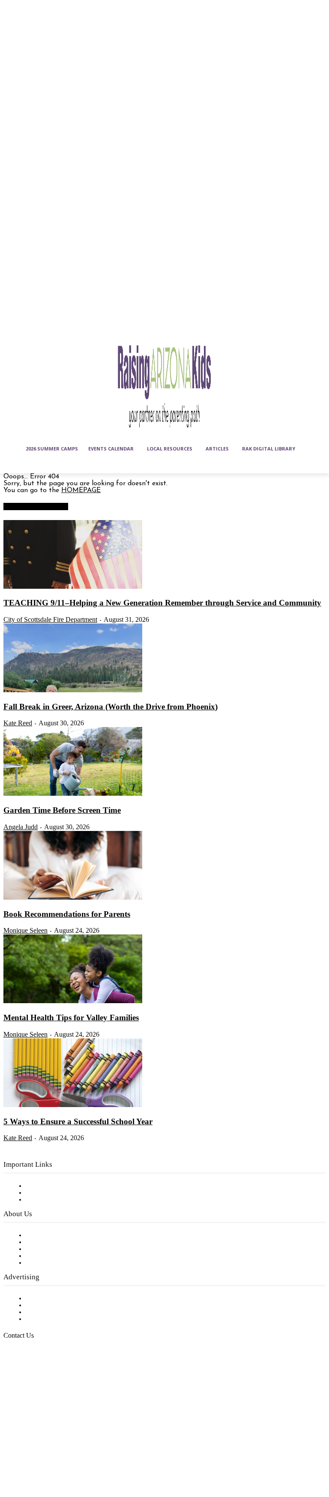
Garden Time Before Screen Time (62, 810)
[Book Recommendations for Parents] (72, 898)
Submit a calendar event (64, 1263)
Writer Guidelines (52, 1256)
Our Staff (41, 1235)
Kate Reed (17, 723)
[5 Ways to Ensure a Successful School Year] (72, 1105)
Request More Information (67, 1319)
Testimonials (45, 1298)
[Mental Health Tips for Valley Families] (72, 1001)
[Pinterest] (12, 1458)
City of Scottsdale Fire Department (50, 619)
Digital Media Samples (61, 1312)
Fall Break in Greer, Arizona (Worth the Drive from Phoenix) (110, 706)
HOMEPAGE (81, 490)
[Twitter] (33, 1458)
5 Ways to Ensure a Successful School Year (78, 1121)
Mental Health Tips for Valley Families (71, 1017)
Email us (34, 1379)
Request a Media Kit (58, 1305)
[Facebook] (12, 1437)
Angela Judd (20, 827)
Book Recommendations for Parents (66, 914)
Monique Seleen (25, 930)
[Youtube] (54, 1458)
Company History (53, 1242)
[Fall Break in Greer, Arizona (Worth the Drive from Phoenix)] (72, 690)
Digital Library (49, 1193)
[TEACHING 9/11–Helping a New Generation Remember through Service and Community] (72, 587)
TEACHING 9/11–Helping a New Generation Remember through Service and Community (162, 602)
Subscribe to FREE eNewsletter (75, 1186)
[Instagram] (33, 1437)
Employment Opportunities (69, 1249)
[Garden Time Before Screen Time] (72, 794)
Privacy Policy (47, 1199)
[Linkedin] (54, 1437)
